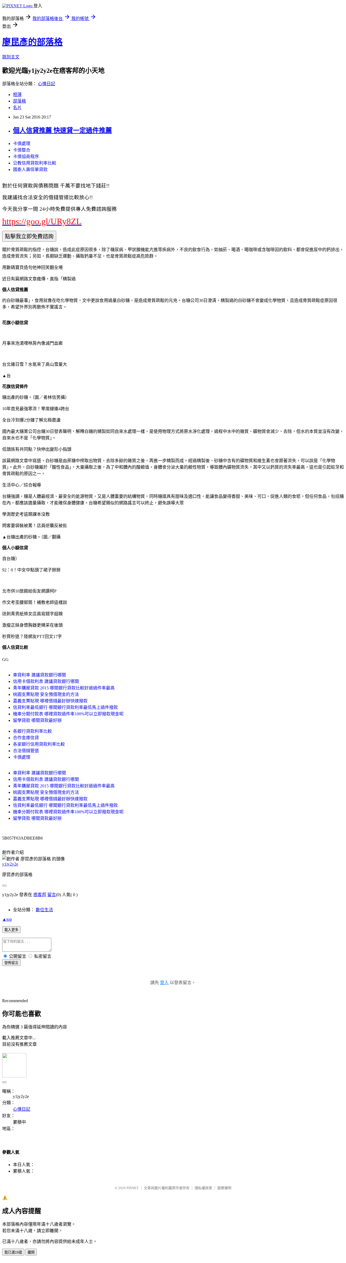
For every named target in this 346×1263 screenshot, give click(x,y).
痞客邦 (39, 894)
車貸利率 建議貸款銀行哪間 (39, 675)
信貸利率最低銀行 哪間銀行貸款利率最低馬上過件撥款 (65, 707)
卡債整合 (21, 150)
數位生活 (44, 909)
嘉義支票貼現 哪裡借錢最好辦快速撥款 (50, 701)
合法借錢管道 (26, 750)
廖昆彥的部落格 (32, 42)
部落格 (19, 101)
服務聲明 (224, 1188)
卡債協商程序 (26, 156)
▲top (7, 919)
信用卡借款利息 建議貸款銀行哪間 (46, 681)
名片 (17, 107)
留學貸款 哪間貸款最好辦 (37, 720)
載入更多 (11, 930)
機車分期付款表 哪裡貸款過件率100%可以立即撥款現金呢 (68, 714)
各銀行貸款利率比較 (32, 731)
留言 (51, 894)
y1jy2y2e (10, 864)
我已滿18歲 (13, 1252)
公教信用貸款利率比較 (34, 163)
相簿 (17, 94)
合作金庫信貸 (26, 737)
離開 (31, 1252)
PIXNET (133, 1188)
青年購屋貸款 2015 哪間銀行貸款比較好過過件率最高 (64, 688)
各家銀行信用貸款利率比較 (39, 744)
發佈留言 (11, 963)
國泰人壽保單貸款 (30, 169)
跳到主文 (10, 57)
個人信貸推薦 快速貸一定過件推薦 (62, 130)
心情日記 (46, 83)
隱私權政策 (203, 1188)
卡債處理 (21, 143)
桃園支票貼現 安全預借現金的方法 (46, 694)
